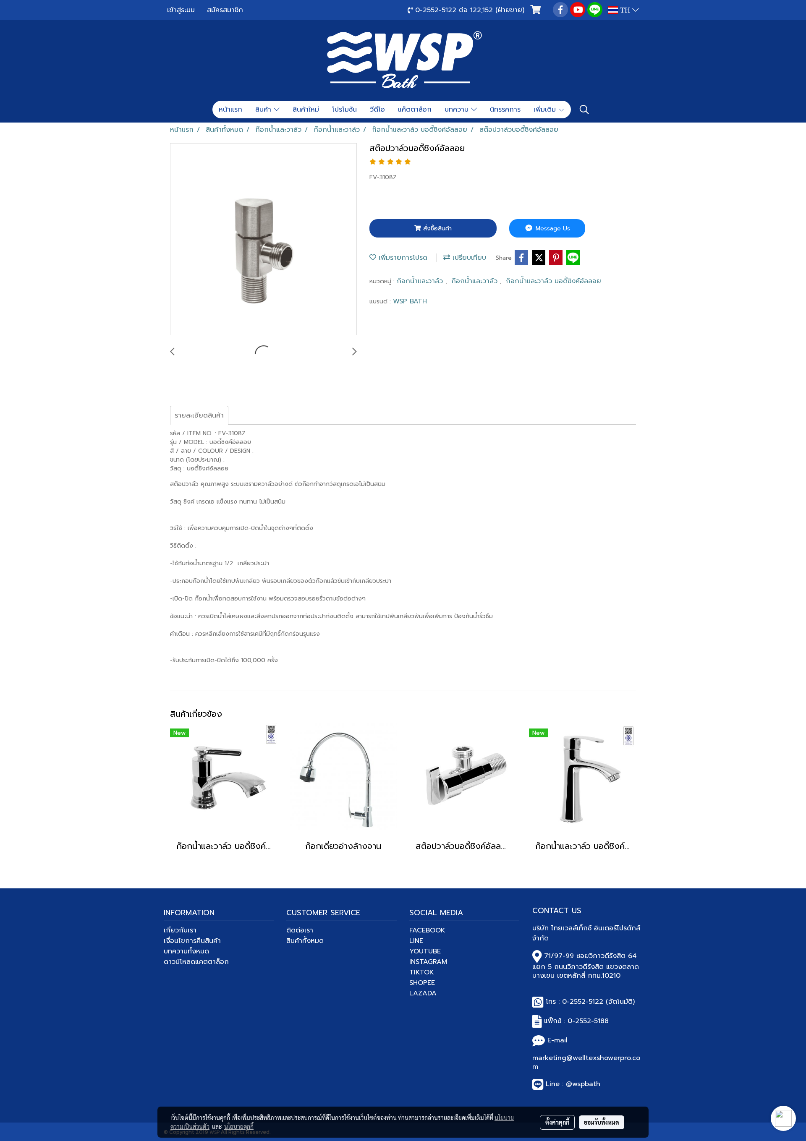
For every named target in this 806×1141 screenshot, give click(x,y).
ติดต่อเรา (299, 930)
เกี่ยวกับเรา (180, 930)
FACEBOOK (427, 930)
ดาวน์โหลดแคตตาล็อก (196, 962)
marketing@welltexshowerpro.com (586, 1062)
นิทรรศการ (505, 109)
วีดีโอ (377, 109)
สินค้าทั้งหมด (305, 941)
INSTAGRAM (428, 962)
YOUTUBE (425, 951)
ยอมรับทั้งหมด (601, 1122)
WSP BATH (410, 301)
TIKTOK (421, 972)
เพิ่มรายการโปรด (401, 258)
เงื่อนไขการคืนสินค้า (192, 941)
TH (625, 10)
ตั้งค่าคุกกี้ (557, 1122)
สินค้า (264, 109)
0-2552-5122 (582, 1002)
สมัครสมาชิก (225, 10)
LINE (416, 941)
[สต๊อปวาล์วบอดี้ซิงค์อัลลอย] (263, 240)
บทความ (458, 109)
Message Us (552, 228)
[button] (584, 109)
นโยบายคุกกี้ (239, 1126)
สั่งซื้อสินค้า (436, 228)
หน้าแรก (230, 109)
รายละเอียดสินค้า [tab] (199, 415)
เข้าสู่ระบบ (181, 10)
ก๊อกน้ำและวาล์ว (421, 281)
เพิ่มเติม (546, 109)
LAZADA (423, 993)
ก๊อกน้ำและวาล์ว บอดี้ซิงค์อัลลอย (553, 281)
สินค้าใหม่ (306, 109)
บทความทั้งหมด (186, 951)
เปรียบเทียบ (468, 258)
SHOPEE (422, 983)
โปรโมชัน (344, 109)
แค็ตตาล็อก (415, 109)
